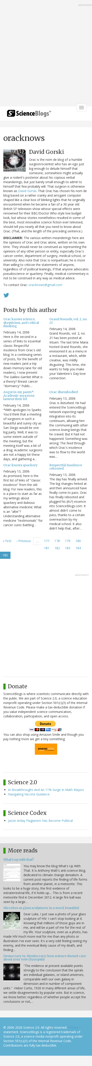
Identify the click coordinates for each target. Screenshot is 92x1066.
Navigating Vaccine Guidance (29, 794)
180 (79, 541)
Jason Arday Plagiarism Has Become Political (40, 820)
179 (68, 541)
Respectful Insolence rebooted (65, 466)
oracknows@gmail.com (45, 285)
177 (47, 541)
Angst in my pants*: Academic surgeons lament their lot (18, 395)
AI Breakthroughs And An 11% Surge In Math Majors (46, 790)
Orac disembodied (63, 392)
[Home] (29, 115)
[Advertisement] (46, 54)
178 (58, 541)
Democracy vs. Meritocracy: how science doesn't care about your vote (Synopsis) (44, 957)
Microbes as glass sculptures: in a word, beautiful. (41, 908)
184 (79, 548)
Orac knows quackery (20, 465)
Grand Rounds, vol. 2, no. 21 (68, 320)
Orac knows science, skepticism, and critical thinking (21, 322)
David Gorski (27, 191)
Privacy (73, 1027)
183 (68, 548)
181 (47, 548)
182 (58, 548)
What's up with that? (18, 860)
